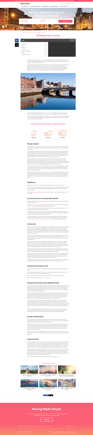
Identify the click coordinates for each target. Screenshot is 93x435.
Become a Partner (30, 426)
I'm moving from (24, 20)
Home (22, 32)
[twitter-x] (71, 426)
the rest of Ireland (47, 112)
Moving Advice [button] (25, 6)
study (28, 218)
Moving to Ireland (33, 32)
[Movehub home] (24, 3)
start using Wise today (46, 277)
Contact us (24, 426)
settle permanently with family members (44, 218)
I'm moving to (43, 20)
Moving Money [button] (45, 6)
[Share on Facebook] (17, 40)
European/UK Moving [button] (35, 6)
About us (19, 426)
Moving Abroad (26, 32)
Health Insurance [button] (64, 6)
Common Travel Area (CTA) (36, 204)
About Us (62, 3)
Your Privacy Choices (43, 426)
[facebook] (68, 426)
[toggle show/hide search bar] (72, 6)
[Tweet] (17, 45)
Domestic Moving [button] (54, 6)
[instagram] (74, 426)
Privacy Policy (36, 426)
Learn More (76, 0)
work (32, 218)
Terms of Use (50, 426)
